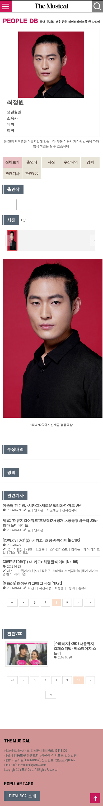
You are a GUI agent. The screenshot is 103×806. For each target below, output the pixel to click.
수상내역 (71, 162)
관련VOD (32, 173)
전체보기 (12, 162)
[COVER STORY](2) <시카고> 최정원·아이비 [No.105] (41, 540)
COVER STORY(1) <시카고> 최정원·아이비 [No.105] (40, 562)
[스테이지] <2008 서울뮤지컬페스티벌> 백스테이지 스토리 (75, 648)
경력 (90, 162)
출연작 (31, 162)
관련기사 (12, 173)
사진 (51, 162)
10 (78, 680)
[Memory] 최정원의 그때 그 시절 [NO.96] (32, 583)
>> (89, 602)
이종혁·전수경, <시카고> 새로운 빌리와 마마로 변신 (43, 505)
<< (12, 602)
